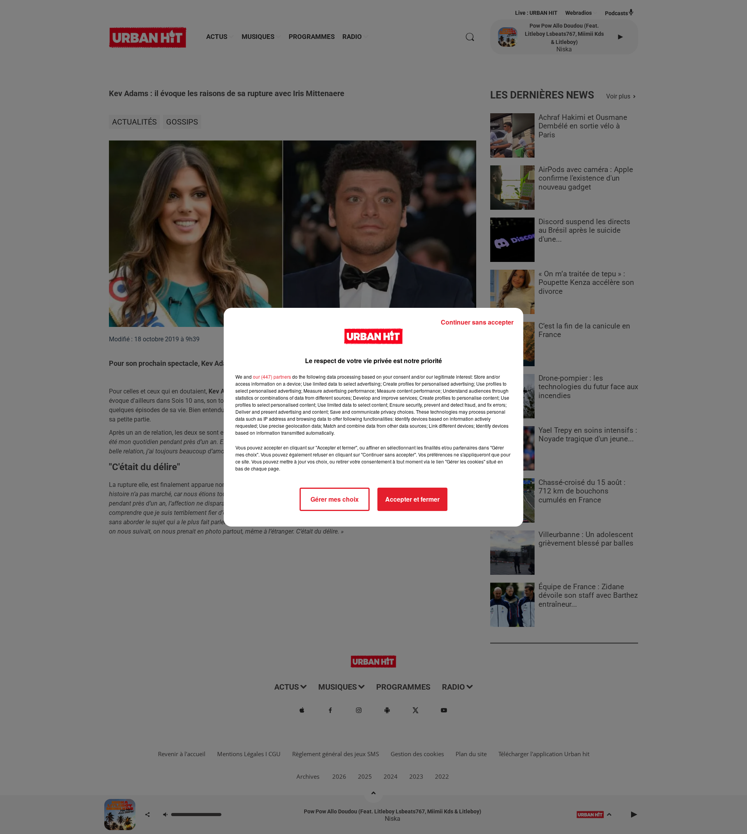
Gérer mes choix (334, 499)
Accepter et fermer (412, 499)
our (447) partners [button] (272, 376)
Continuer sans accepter (477, 322)
